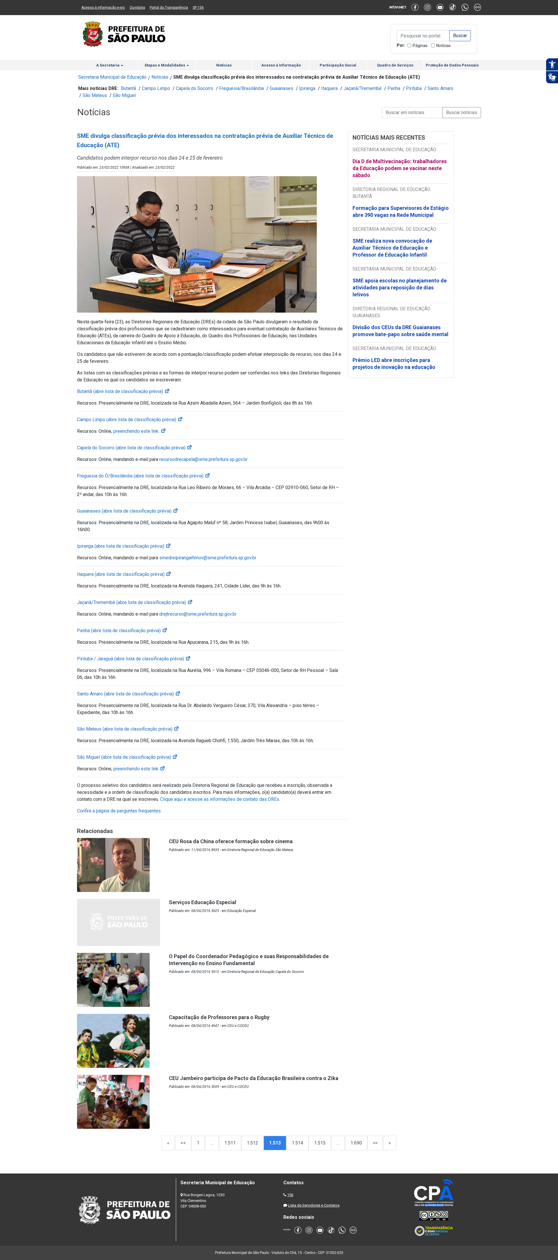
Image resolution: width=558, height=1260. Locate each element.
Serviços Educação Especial (202, 902)
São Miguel (124, 95)
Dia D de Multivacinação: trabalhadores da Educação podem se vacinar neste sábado (400, 168)
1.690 (356, 1143)
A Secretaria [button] (108, 65)
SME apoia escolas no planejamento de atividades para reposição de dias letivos (400, 287)
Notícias (443, 45)
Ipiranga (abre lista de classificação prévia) (124, 546)
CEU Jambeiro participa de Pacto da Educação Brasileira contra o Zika (253, 1078)
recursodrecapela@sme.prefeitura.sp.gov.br (203, 459)
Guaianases (281, 88)
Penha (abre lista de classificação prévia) (122, 630)
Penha (393, 88)
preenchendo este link (139, 768)
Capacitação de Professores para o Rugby (219, 1017)
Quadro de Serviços (395, 65)
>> (375, 1143)
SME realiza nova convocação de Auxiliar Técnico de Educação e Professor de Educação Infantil (392, 248)
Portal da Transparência (169, 8)
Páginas (420, 45)
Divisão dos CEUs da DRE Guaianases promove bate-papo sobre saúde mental (400, 330)
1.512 (252, 1143)
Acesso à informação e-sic (103, 8)
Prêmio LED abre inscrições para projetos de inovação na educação (395, 363)
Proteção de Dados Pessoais (452, 65)
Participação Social (338, 65)
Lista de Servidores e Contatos (313, 1205)
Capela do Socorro (194, 88)
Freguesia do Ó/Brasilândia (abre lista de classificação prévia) (143, 476)
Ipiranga (307, 88)
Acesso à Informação (281, 65)
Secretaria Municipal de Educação (112, 77)
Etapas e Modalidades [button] (165, 65)
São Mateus (95, 95)
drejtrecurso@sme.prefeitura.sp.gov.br (198, 614)
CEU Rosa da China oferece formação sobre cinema (231, 841)
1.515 (320, 1143)
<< (183, 1143)
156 (290, 1195)
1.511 (230, 1143)
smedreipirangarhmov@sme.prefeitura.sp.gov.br (207, 557)
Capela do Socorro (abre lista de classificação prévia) (134, 447)
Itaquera (329, 88)
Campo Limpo (156, 88)
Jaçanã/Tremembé (363, 88)
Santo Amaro (440, 88)
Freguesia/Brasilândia (241, 88)
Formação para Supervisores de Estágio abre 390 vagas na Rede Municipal (401, 211)
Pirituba (414, 88)
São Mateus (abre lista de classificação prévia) (128, 729)
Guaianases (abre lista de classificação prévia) (127, 511)
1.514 (297, 1143)
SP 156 (198, 8)
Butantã (128, 88)
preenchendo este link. (139, 431)
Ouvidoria (137, 8)
